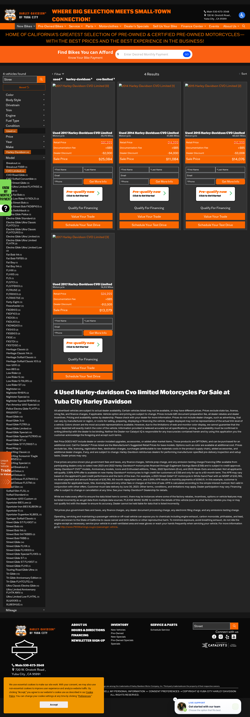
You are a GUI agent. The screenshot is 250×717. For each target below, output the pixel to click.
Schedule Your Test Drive (83, 225)
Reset (23, 87)
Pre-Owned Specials (122, 640)
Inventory (119, 624)
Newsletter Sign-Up (88, 640)
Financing (79, 635)
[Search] (41, 79)
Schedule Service (160, 629)
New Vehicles (118, 629)
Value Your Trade (83, 216)
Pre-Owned (117, 633)
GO (187, 54)
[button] (25, 26)
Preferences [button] (84, 696)
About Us (79, 624)
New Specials (118, 636)
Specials (115, 643)
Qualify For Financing (83, 208)
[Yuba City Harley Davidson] (24, 15)
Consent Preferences (164, 691)
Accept (54, 704)
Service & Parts (163, 624)
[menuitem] (24, 131)
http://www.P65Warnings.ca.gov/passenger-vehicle (88, 526)
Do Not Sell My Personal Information (119, 691)
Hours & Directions (88, 630)
